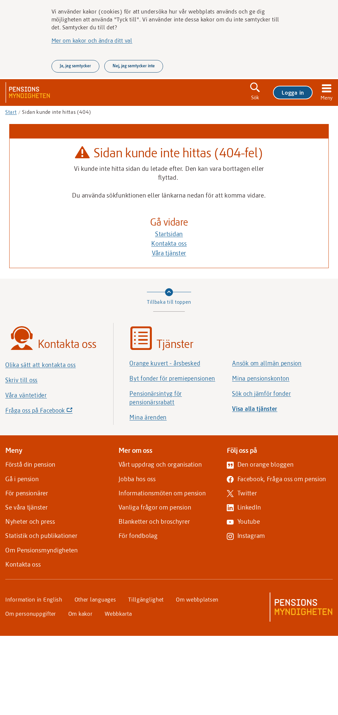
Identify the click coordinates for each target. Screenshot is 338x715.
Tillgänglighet (146, 599)
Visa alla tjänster (254, 409)
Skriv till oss (21, 380)
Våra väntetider (26, 395)
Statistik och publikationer (41, 535)
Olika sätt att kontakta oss (40, 365)
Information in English (33, 599)
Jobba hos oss (136, 479)
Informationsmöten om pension (162, 493)
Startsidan (169, 234)
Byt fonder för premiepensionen (172, 378)
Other (95, 599)
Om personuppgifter (30, 613)
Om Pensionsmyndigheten (41, 550)
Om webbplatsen (197, 599)
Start (11, 112)
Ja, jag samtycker (75, 65)
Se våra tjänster (26, 507)
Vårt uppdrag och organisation (160, 464)
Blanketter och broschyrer (154, 521)
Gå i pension (22, 479)
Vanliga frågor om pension (154, 507)
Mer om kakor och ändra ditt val (91, 40)
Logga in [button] (293, 92)
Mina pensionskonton (260, 378)
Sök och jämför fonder (261, 393)
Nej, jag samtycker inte (134, 65)
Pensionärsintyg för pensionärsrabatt (155, 397)
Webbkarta (118, 613)
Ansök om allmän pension (267, 363)
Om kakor (80, 613)
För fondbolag (137, 535)
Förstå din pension (30, 464)
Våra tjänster (169, 253)
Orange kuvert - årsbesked (164, 363)
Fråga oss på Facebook (50, 412)
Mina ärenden (148, 417)
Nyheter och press (30, 521)
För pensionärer (26, 493)
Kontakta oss (169, 243)
